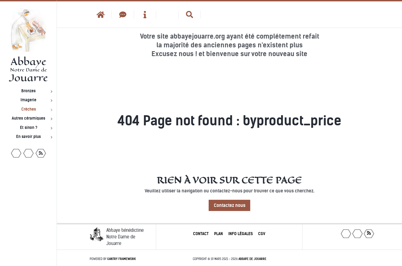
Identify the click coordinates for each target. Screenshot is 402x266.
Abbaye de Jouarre (252, 259)
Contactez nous (229, 205)
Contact (201, 233)
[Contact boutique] (123, 14)
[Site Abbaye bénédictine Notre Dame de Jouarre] (212, 14)
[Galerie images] (167, 14)
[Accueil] (101, 14)
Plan (218, 233)
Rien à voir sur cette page (229, 180)
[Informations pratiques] (145, 14)
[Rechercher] (190, 14)
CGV (261, 233)
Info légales (240, 233)
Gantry (121, 259)
